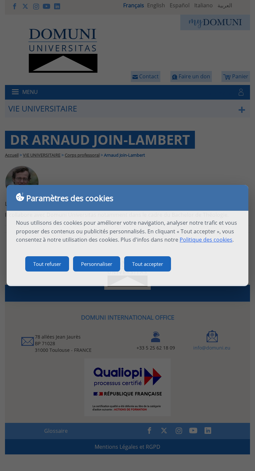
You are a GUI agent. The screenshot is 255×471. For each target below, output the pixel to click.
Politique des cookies (206, 239)
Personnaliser (96, 264)
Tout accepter (147, 264)
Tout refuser (47, 264)
